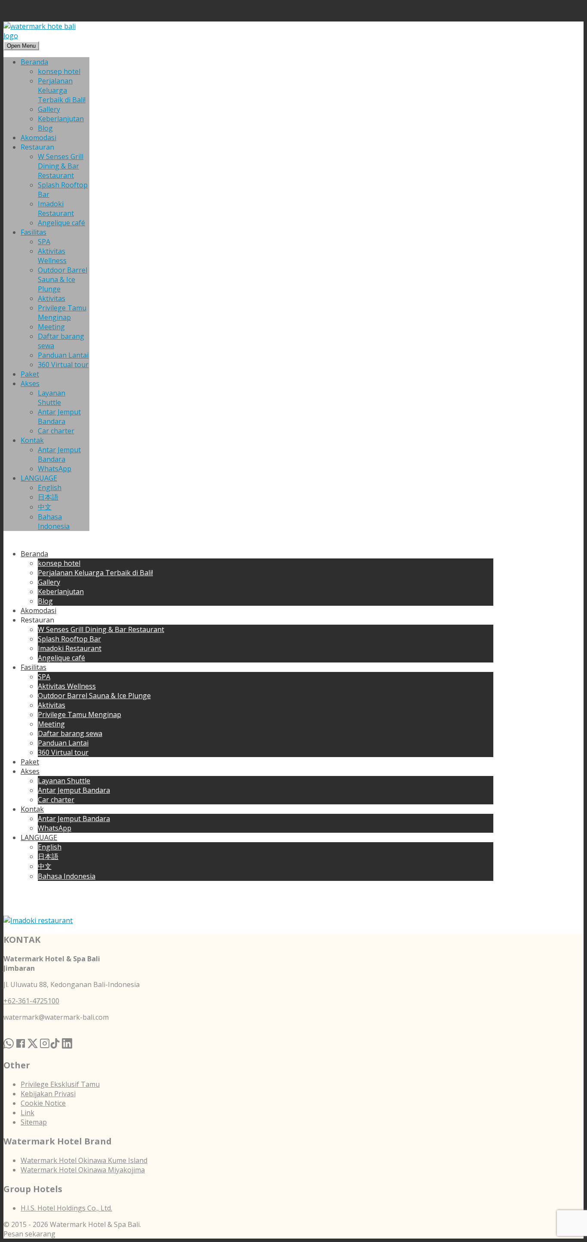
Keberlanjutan (61, 118)
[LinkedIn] (67, 1034)
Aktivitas (51, 298)
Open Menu (21, 46)
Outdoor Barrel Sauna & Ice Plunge (62, 279)
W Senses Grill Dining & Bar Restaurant (60, 166)
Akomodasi (38, 137)
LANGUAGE (39, 478)
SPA (44, 241)
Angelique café (61, 222)
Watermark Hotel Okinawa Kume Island (84, 1160)
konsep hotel (59, 71)
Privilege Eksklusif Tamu (60, 1084)
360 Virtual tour (63, 364)
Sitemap (34, 1122)
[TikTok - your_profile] (55, 1034)
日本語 (48, 497)
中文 (45, 507)
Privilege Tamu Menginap (62, 312)
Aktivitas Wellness (52, 255)
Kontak (32, 440)
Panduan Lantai (63, 355)
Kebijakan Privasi (48, 1093)
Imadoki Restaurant (56, 208)
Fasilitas (33, 232)
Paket (30, 374)
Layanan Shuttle (51, 397)
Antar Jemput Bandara (59, 416)
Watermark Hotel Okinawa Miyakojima (83, 1170)
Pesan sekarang (29, 1234)
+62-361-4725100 (31, 1001)
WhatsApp (54, 468)
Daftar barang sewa (70, 733)
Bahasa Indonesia (54, 521)
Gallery (49, 109)
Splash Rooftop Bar (69, 639)
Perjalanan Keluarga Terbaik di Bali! (62, 90)
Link (27, 1112)
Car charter (56, 430)
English (49, 487)
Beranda (34, 62)
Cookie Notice (43, 1103)
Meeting (51, 326)
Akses (30, 383)
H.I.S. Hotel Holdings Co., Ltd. (66, 1208)
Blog (45, 128)
